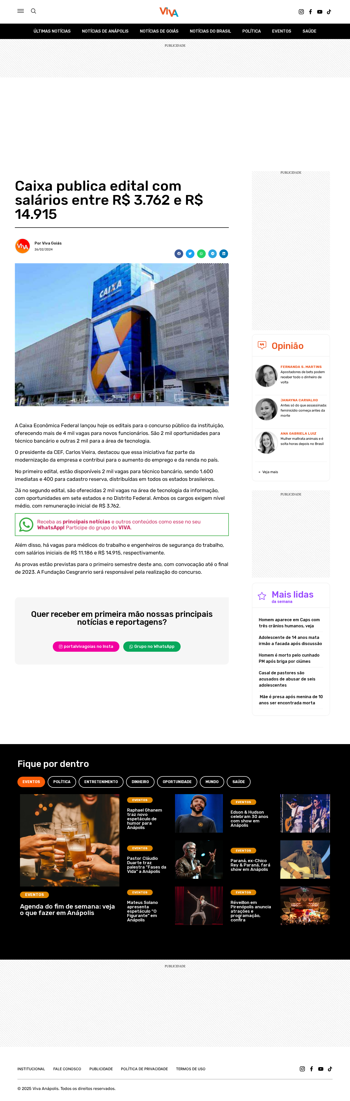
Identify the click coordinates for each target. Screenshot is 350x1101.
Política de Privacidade (144, 1069)
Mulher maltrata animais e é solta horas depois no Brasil (302, 441)
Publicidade (101, 1069)
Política (251, 31)
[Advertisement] (175, 116)
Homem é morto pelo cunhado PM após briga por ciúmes (289, 658)
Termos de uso (190, 1069)
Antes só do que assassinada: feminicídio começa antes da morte (304, 410)
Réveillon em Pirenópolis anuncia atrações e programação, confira (251, 911)
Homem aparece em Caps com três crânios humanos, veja (289, 622)
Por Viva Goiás (48, 243)
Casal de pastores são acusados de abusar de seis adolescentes (287, 679)
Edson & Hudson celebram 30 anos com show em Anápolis (249, 819)
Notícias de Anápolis (105, 31)
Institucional (31, 1069)
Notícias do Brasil (210, 31)
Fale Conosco (67, 1069)
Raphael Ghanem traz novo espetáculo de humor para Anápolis (144, 818)
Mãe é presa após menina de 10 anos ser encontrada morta (291, 699)
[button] (178, 253)
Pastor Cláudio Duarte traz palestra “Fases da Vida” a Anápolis (146, 865)
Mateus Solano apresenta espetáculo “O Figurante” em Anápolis (142, 911)
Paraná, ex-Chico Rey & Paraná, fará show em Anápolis (250, 865)
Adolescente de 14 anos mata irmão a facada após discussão (290, 640)
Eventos (281, 31)
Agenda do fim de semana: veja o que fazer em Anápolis (67, 910)
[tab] (31, 782)
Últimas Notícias (52, 31)
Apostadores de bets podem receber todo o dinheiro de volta (303, 377)
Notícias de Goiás (159, 31)
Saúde (309, 31)
